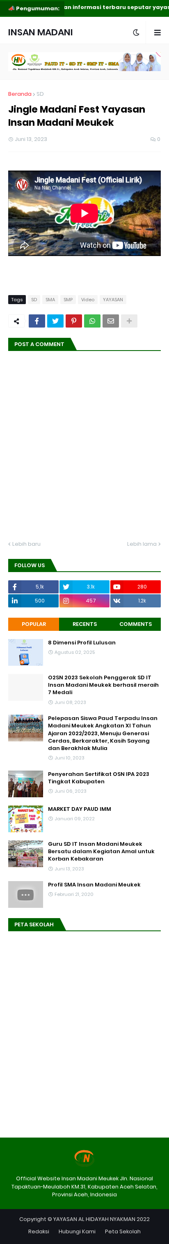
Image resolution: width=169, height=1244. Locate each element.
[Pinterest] (74, 321)
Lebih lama (142, 544)
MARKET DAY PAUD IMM (79, 809)
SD (40, 94)
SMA (50, 299)
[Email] (111, 321)
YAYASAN (113, 299)
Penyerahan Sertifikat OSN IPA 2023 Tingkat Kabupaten (98, 778)
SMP (68, 299)
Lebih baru (26, 544)
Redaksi (38, 1231)
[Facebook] (37, 321)
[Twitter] (55, 321)
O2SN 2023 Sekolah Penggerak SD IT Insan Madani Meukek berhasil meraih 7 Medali (103, 685)
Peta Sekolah (123, 1231)
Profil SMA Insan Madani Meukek (94, 885)
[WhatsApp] (92, 321)
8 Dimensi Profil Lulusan (82, 642)
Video (87, 299)
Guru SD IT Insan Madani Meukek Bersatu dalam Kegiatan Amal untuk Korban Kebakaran (101, 851)
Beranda (20, 94)
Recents (85, 624)
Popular (34, 624)
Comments (135, 624)
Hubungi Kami (77, 1231)
